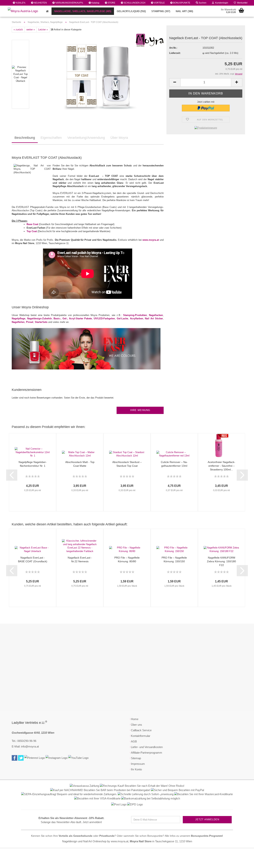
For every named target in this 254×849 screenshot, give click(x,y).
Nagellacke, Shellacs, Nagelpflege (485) (82, 11)
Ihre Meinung (140, 410)
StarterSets (41, 322)
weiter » (30, 29)
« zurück (18, 29)
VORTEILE (159, 2)
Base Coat (32, 224)
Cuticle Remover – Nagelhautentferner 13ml (174, 464)
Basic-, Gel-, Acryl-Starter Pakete (73, 318)
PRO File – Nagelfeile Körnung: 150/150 (174, 559)
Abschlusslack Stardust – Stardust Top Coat (127, 464)
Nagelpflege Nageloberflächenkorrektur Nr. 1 (33, 464)
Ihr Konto (136, 769)
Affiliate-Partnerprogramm (146, 752)
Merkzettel (241, 2)
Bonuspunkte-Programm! (207, 835)
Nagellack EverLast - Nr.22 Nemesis (80, 559)
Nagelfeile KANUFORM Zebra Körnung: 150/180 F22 (221, 561)
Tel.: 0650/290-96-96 (24, 740)
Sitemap (136, 758)
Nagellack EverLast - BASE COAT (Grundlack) (32, 559)
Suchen (202, 2)
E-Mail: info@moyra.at (25, 746)
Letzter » (43, 29)
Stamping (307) (160, 11)
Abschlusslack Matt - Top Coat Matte (79, 464)
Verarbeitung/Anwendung (86, 138)
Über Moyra (119, 138)
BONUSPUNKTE (181, 2)
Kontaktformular (140, 735)
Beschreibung (25, 138)
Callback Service (141, 730)
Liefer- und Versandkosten (147, 747)
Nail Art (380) (184, 11)
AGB (134, 741)
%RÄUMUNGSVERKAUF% (69, 2)
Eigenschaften (51, 138)
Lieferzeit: (175, 53)
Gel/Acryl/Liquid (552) (131, 11)
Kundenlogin (221, 2)
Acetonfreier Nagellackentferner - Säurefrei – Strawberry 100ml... (221, 466)
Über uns (136, 724)
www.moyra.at (150, 239)
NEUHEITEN (40, 2)
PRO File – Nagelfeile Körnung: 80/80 (127, 559)
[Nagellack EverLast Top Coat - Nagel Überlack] (98, 74)
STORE (111, 2)
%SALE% (20, 2)
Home (134, 719)
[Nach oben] (243, 843)
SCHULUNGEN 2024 (134, 2)
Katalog (95, 2)
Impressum (138, 763)
